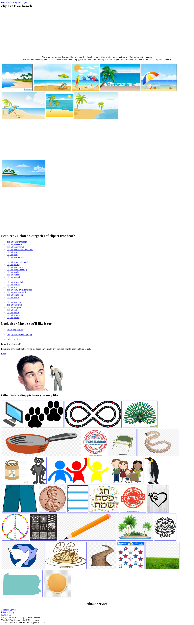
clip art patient (13, 274)
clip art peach (13, 312)
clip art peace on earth (16, 292)
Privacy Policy (7, 612)
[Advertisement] (97, 32)
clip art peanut (13, 317)
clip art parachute (14, 305)
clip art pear (12, 287)
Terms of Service (8, 610)
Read (3, 354)
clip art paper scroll (15, 247)
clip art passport (14, 307)
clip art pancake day (16, 257)
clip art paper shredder (17, 242)
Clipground (14, 616)
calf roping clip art (15, 329)
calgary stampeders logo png (19, 334)
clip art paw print (14, 302)
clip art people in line (16, 282)
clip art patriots (13, 284)
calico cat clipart (14, 339)
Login (24, 2)
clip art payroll (13, 277)
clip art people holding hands (20, 249)
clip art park (12, 310)
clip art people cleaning (17, 262)
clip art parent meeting (17, 269)
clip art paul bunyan (16, 267)
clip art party (12, 254)
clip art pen (12, 252)
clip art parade (13, 264)
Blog (3, 2)
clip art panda (13, 272)
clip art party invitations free (19, 290)
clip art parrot (13, 297)
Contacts (10, 2)
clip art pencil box (15, 295)
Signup (17, 2)
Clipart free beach (10, 87)
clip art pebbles (13, 315)
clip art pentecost (14, 244)
